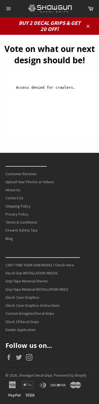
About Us (13, 189)
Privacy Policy (17, 214)
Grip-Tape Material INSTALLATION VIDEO (37, 289)
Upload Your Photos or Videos (30, 181)
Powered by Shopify (70, 375)
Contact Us (14, 197)
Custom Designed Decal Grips (30, 313)
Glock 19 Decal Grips (22, 321)
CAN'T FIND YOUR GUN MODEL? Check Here (40, 265)
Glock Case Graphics (22, 297)
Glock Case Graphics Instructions (33, 305)
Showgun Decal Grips (35, 375)
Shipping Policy (18, 206)
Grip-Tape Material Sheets (27, 281)
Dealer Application (20, 329)
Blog (9, 238)
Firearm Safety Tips (22, 230)
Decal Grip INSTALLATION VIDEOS (32, 273)
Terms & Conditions (21, 222)
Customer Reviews (21, 173)
